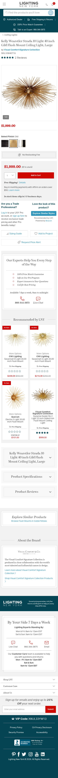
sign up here (19, 215)
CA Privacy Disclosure (42, 728)
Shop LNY (8, 679)
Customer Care (10, 686)
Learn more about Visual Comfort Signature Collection (25, 571)
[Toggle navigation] (4, 4)
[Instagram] (30, 754)
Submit (51, 709)
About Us (7, 692)
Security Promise (16, 732)
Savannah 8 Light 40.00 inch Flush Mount (15, 360)
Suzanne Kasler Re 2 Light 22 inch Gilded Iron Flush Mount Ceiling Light (43, 419)
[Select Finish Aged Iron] (5, 143)
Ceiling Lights (10, 34)
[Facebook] (19, 754)
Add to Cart (36, 175)
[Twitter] (24, 754)
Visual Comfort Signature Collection (22, 50)
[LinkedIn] (42, 754)
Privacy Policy (16, 728)
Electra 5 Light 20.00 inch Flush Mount (15, 420)
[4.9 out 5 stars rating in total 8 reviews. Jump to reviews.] (43, 433)
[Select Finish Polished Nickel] (22, 143)
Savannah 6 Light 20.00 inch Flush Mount (43, 360)
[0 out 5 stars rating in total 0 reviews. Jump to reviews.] (15, 371)
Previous (3, 95)
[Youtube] (37, 754)
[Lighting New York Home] (29, 4)
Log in (4, 212)
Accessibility (42, 732)
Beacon (49, 221)
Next (55, 95)
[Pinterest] (14, 754)
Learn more (14, 190)
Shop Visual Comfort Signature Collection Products (29, 578)
